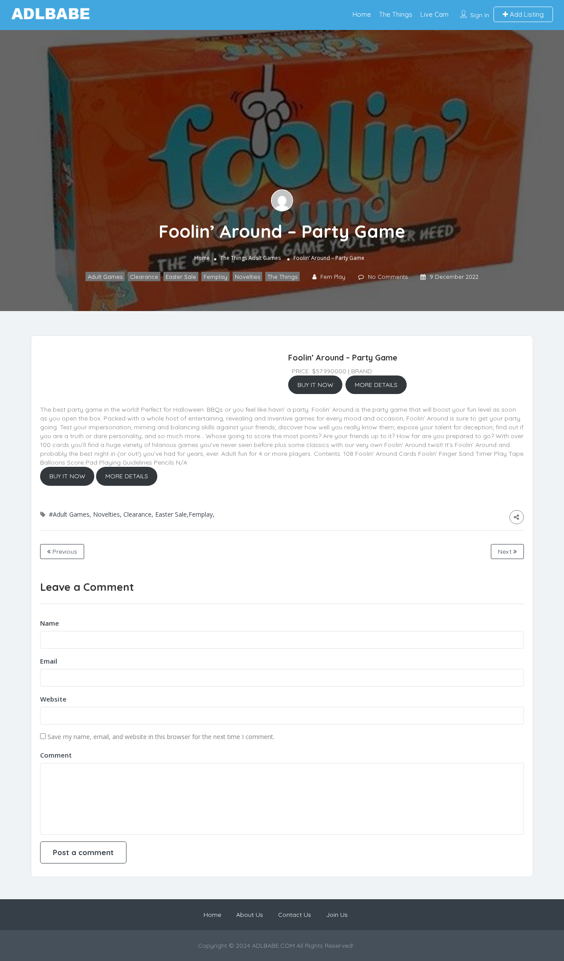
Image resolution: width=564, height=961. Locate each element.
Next (505, 552)
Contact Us (294, 915)
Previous (64, 552)
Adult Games (265, 258)
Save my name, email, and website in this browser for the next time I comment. (161, 736)
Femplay (215, 276)
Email (48, 661)
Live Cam (434, 14)
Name (49, 623)
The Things (395, 14)
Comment (56, 755)
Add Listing (526, 14)
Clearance (144, 276)
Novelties (247, 276)
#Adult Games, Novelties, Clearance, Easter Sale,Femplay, (132, 514)
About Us (249, 915)
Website (53, 698)
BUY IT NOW (315, 385)
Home (361, 14)
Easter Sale (181, 276)
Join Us (337, 915)
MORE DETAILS (376, 385)
